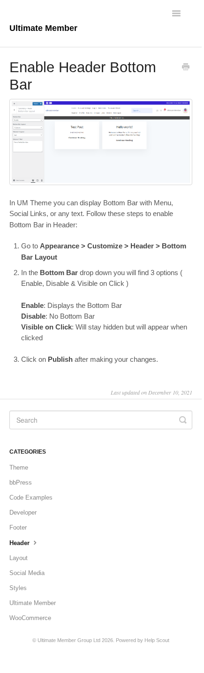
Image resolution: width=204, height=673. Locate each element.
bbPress (20, 482)
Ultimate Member (32, 602)
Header (20, 542)
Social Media (27, 572)
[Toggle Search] (183, 420)
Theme (18, 467)
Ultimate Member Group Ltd (69, 640)
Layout (18, 557)
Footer (18, 527)
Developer (23, 512)
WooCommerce (30, 617)
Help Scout (156, 640)
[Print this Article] (185, 68)
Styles (18, 587)
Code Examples (31, 497)
